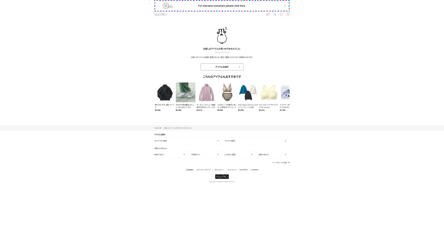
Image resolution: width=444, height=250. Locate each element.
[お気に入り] (281, 15)
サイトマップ (232, 170)
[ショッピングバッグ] (288, 15)
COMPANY (255, 170)
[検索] (274, 15)
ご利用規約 (189, 170)
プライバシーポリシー (203, 170)
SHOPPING (243, 170)
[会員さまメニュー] (268, 15)
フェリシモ (157, 128)
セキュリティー (219, 170)
